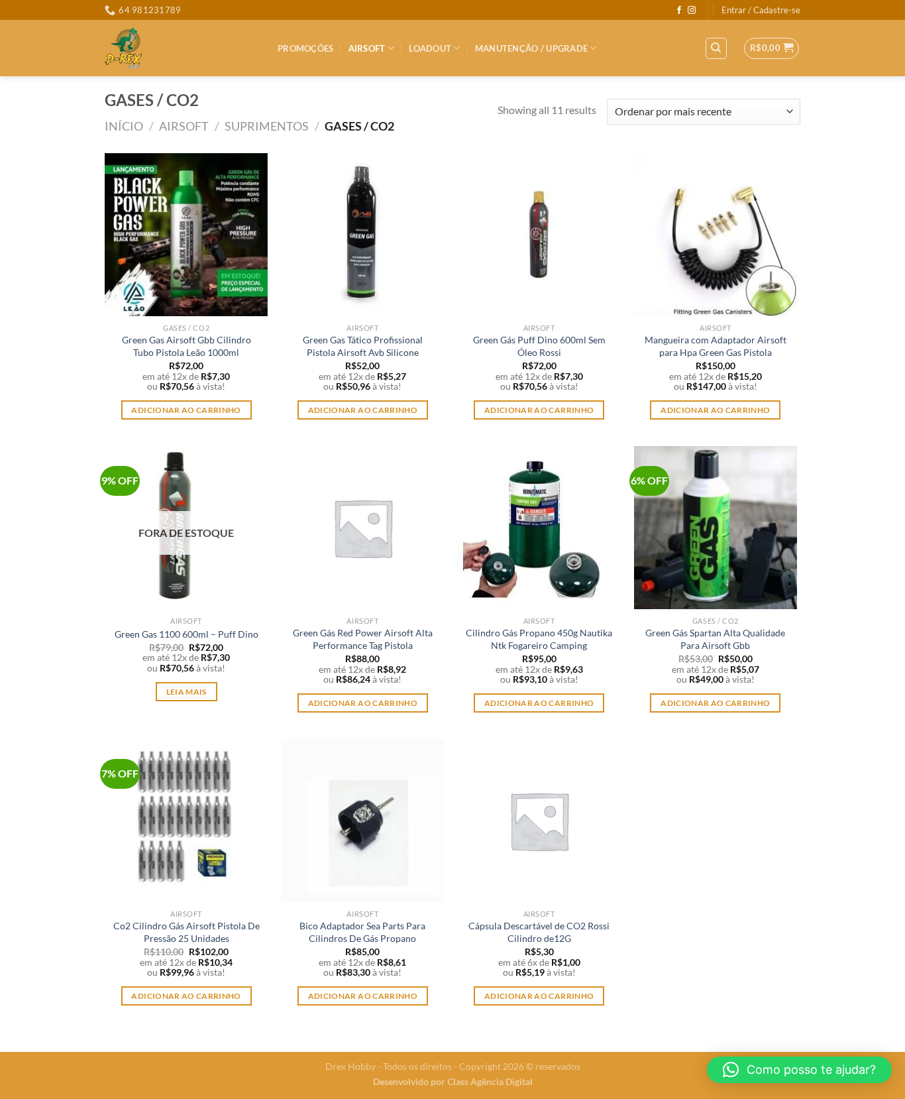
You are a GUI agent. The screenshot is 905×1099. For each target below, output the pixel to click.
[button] (799, 1070)
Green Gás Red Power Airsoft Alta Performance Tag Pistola (363, 639)
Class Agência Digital (490, 1081)
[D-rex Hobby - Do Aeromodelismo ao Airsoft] (181, 48)
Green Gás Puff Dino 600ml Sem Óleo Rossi (539, 346)
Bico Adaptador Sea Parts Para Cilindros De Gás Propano (362, 932)
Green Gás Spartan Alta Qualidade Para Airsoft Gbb (715, 639)
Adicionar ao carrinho (185, 410)
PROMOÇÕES (305, 48)
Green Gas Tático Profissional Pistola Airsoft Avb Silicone (363, 346)
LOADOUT (430, 48)
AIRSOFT (184, 126)
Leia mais (186, 691)
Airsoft (367, 48)
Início (124, 126)
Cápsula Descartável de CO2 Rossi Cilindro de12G (539, 932)
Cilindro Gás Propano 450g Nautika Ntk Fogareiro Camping (539, 639)
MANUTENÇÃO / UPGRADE (531, 48)
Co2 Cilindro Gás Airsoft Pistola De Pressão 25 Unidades (186, 932)
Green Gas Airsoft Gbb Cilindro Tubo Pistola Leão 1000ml (186, 346)
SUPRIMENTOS (267, 126)
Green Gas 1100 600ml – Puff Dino (186, 634)
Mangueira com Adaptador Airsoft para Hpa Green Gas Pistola (715, 346)
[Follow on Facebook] (679, 10)
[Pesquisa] (716, 48)
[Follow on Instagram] (692, 10)
